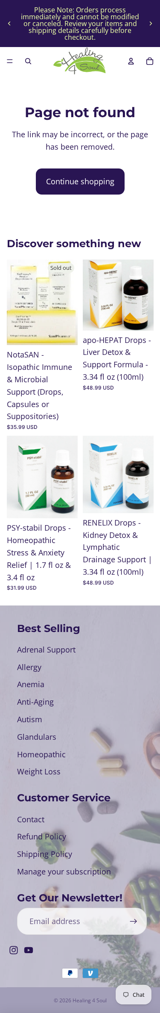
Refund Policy (41, 836)
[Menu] (10, 61)
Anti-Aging (35, 702)
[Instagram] (14, 950)
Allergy (29, 667)
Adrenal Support (46, 649)
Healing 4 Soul (90, 1000)
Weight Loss (39, 771)
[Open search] (28, 61)
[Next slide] (150, 23)
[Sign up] (133, 921)
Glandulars (36, 737)
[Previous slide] (9, 23)
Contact (30, 819)
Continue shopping (80, 181)
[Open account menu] (131, 61)
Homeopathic (41, 754)
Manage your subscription (64, 871)
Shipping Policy (44, 854)
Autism (29, 719)
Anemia (30, 684)
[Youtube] (28, 950)
